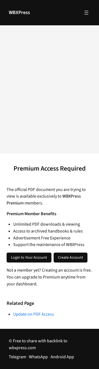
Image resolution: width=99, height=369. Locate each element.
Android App (62, 357)
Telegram (17, 357)
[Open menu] (86, 13)
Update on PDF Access (33, 314)
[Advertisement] (49, 93)
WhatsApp (38, 357)
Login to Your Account (29, 257)
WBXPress (19, 12)
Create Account (70, 257)
